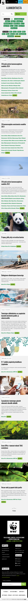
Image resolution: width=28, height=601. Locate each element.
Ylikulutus (17, 208)
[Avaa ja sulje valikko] (7, 1)
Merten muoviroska (5, 85)
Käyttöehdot (4, 595)
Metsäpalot (16, 85)
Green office (21, 78)
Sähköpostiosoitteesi (7, 584)
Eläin (17, 34)
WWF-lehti (15, 371)
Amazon (14, 32)
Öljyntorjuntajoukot (5, 88)
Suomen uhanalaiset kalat (6, 93)
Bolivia (3, 34)
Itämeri (12, 80)
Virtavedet (19, 93)
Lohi (2, 140)
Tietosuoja (5, 591)
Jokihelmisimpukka (17, 80)
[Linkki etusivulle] (3, 2)
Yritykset (10, 95)
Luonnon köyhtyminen (11, 83)
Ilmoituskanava (22, 595)
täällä (25, 599)
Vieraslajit (10, 150)
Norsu (16, 201)
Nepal (3, 143)
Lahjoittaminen (13, 246)
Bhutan (23, 32)
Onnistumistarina (15, 143)
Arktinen (19, 32)
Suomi (3, 78)
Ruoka (17, 88)
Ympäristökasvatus (5, 95)
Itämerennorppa (15, 138)
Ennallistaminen (11, 36)
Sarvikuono (10, 90)
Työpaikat (10, 595)
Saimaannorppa (4, 90)
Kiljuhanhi (23, 80)
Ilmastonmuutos (4, 80)
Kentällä (6, 198)
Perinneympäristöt (12, 88)
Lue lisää (14, 95)
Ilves (9, 80)
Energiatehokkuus (22, 34)
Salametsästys (18, 145)
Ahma (11, 32)
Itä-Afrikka (10, 138)
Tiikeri (16, 93)
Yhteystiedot (15, 595)
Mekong (16, 83)
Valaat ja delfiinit (5, 150)
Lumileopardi (4, 83)
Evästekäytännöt (13, 591)
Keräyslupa (21, 591)
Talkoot (12, 93)
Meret (20, 83)
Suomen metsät (15, 90)
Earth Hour (12, 34)
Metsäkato (11, 85)
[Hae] (16, 1)
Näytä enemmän (17, 36)
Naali (19, 85)
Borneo (7, 34)
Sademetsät (21, 88)
